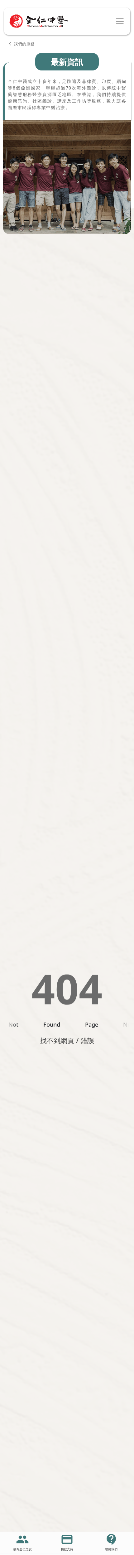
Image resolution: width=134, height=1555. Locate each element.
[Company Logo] (38, 21)
